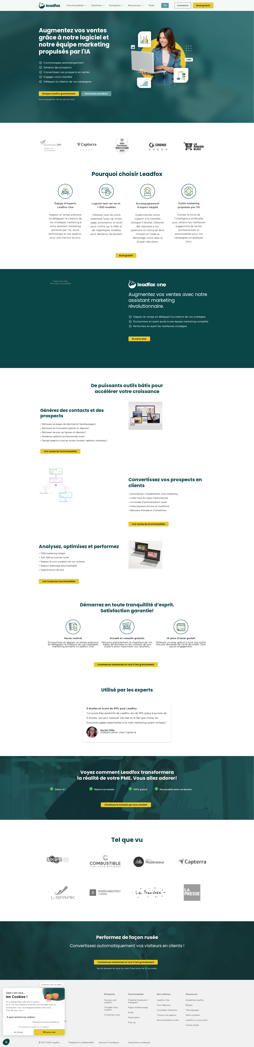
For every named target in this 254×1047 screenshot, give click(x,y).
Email (130, 1012)
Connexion (183, 5)
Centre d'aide (192, 1025)
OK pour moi (49, 1032)
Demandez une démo (96, 93)
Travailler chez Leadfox (111, 1008)
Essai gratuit (203, 5)
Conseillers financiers (167, 1010)
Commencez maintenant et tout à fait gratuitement (125, 664)
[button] (77, 5)
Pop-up (132, 1022)
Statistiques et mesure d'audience (45, 1022)
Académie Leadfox (195, 1000)
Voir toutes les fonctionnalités (60, 451)
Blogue (189, 1005)
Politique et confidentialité (81, 1042)
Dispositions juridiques (139, 1042)
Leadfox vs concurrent (196, 1020)
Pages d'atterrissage (138, 1007)
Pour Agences (164, 1005)
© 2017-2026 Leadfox (49, 1042)
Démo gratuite (193, 1015)
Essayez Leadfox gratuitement (58, 93)
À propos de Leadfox (110, 1001)
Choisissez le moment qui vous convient (125, 804)
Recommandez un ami (168, 1020)
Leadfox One (163, 1000)
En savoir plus (139, 338)
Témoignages (192, 1010)
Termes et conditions (109, 1042)
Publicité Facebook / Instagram (138, 1001)
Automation (133, 1017)
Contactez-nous (112, 1015)
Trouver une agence (166, 1015)
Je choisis (18, 1032)
